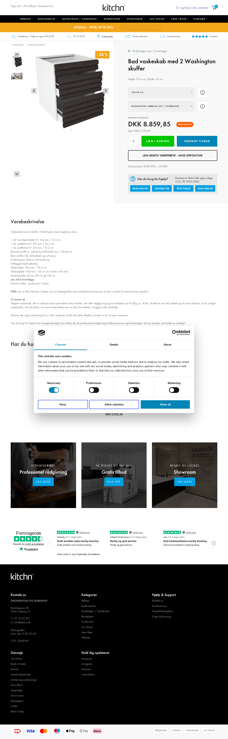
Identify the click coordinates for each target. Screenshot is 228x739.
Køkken (85, 600)
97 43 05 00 (79, 36)
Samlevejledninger (21, 674)
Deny (63, 404)
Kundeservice (45, 6)
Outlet (14, 706)
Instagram (86, 664)
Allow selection (114, 404)
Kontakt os (162, 188)
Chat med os (205, 188)
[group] (17, 61)
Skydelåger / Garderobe (95, 611)
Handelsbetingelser (162, 611)
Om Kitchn (16, 658)
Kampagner (17, 701)
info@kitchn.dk (22, 622)
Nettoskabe (192, 730)
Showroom (185, 472)
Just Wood (87, 627)
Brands (14, 669)
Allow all (165, 404)
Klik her (114, 482)
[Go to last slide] (17, 55)
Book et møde (18, 664)
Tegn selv (16, 6)
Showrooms (17, 695)
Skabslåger (17, 690)
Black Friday (17, 711)
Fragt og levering (161, 616)
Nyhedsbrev (88, 674)
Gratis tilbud (114, 472)
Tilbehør (85, 637)
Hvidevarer (87, 621)
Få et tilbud (29, 6)
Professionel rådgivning (43, 472)
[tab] (68, 130)
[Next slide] (17, 174)
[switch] (94, 390)
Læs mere (43, 482)
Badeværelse (88, 606)
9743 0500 (192, 181)
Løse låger (87, 632)
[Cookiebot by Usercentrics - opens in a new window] (174, 332)
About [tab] (167, 344)
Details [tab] (114, 344)
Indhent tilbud (197, 141)
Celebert (176, 730)
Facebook (86, 658)
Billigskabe (161, 730)
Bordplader (87, 616)
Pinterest (85, 669)
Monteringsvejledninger (24, 679)
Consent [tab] (60, 344)
